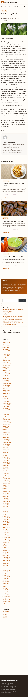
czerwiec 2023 (6, 390)
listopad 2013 (6, 578)
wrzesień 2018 (6, 483)
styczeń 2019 (6, 477)
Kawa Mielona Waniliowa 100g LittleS (13, 221)
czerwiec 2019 (6, 468)
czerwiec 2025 (6, 351)
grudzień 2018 (6, 478)
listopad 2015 (6, 539)
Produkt (4, 10)
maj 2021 (5, 431)
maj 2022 (5, 411)
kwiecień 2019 (6, 472)
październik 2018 (7, 481)
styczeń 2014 (6, 575)
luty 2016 (5, 534)
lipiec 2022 (5, 408)
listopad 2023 (6, 382)
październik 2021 (7, 423)
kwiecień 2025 (6, 354)
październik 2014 (7, 560)
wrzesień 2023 (6, 385)
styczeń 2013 (6, 594)
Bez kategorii (6, 611)
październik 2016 (7, 521)
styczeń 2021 (6, 437)
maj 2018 (5, 490)
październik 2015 (7, 540)
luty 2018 (5, 495)
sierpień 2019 (6, 465)
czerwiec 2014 (6, 567)
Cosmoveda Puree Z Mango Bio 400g (13, 257)
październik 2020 (7, 442)
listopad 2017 (6, 500)
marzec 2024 (6, 375)
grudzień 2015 (6, 537)
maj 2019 (5, 470)
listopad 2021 (6, 421)
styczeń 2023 (6, 398)
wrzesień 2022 (6, 405)
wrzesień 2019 (6, 463)
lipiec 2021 (5, 427)
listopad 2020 (6, 441)
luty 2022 (5, 416)
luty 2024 (5, 377)
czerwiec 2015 (6, 547)
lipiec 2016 (5, 526)
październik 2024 (7, 364)
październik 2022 (7, 403)
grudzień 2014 (6, 557)
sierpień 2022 (6, 406)
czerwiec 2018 (6, 488)
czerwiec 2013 (6, 586)
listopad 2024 (6, 362)
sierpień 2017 (6, 504)
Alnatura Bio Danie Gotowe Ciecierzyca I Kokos (14, 185)
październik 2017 (7, 501)
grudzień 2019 (6, 459)
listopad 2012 (6, 598)
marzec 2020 (6, 454)
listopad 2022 (6, 401)
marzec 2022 (6, 414)
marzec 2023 (6, 395)
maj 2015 (5, 549)
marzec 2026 (6, 346)
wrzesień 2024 (6, 365)
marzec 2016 (6, 532)
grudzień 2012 (6, 596)
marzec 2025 (6, 355)
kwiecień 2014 (6, 570)
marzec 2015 (6, 552)
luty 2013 (5, 593)
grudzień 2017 (6, 498)
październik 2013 (7, 580)
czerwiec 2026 (6, 342)
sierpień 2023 (6, 387)
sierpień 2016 (6, 524)
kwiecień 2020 (6, 452)
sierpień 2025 (6, 347)
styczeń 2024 (6, 378)
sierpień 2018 (6, 485)
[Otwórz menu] (25, 2)
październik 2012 (7, 599)
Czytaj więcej (6, 197)
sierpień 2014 (6, 563)
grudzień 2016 (6, 518)
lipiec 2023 (5, 388)
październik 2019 (7, 462)
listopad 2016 (6, 519)
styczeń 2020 (6, 457)
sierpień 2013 (6, 583)
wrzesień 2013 (6, 581)
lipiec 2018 (5, 486)
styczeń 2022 (6, 418)
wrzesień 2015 (6, 542)
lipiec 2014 (5, 565)
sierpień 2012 (6, 603)
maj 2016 (5, 529)
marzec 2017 (6, 513)
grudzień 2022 (6, 400)
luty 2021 (5, 436)
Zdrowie (5, 617)
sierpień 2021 (6, 426)
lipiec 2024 (5, 369)
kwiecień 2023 (6, 393)
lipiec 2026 (5, 341)
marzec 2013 (6, 591)
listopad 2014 (6, 558)
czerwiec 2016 (6, 527)
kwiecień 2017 (6, 511)
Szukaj (4, 298)
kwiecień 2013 (6, 590)
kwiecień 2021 (6, 432)
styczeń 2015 (6, 555)
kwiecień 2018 (6, 491)
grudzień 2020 (6, 439)
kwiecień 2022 (6, 413)
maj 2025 (5, 352)
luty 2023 (5, 396)
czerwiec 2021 (6, 429)
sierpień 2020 (6, 445)
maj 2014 (5, 568)
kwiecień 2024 (6, 373)
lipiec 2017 (5, 506)
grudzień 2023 (6, 380)
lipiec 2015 (5, 545)
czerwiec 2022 (6, 409)
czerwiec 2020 (6, 449)
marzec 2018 (6, 493)
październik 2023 (7, 383)
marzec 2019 (6, 473)
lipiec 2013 (5, 585)
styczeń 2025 (6, 359)
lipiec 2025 (5, 349)
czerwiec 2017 (6, 508)
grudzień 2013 (6, 576)
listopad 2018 (6, 480)
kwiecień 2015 (6, 550)
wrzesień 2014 (6, 562)
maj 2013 (5, 588)
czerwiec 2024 (6, 370)
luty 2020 (5, 455)
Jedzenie (5, 614)
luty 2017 (5, 514)
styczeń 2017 (6, 516)
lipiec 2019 (5, 467)
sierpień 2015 (6, 544)
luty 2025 (5, 357)
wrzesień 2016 (6, 522)
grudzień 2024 (6, 360)
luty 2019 (5, 475)
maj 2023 (5, 391)
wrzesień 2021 (6, 424)
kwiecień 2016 (6, 531)
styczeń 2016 (6, 536)
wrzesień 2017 (6, 503)
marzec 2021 (6, 434)
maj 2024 (5, 372)
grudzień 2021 (6, 419)
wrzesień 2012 (6, 601)
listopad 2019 (6, 460)
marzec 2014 (6, 572)
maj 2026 (5, 344)
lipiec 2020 (5, 447)
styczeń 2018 (6, 496)
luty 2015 (5, 554)
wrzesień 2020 (6, 444)
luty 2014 (5, 573)
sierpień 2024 (6, 367)
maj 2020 (5, 450)
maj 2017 (5, 509)
